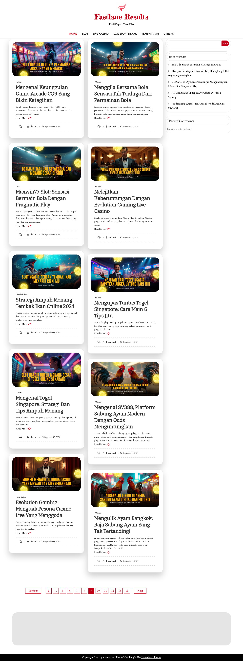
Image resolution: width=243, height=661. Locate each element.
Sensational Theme (151, 657)
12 (112, 590)
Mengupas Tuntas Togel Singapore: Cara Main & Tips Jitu (121, 309)
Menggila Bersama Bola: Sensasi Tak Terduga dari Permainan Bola (123, 93)
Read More (22, 118)
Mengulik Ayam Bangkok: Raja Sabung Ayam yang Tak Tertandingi (123, 524)
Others (168, 33)
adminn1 (34, 126)
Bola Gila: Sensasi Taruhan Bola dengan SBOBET (197, 64)
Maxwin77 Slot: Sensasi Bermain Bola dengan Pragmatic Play (42, 198)
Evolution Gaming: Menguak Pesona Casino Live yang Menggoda (43, 508)
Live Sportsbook (125, 33)
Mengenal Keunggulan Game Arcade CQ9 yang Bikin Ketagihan (43, 93)
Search (225, 43)
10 (98, 590)
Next (140, 590)
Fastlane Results (121, 17)
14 (126, 590)
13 (119, 590)
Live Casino (101, 33)
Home (73, 33)
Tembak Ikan (150, 33)
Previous (33, 590)
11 (105, 590)
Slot (85, 33)
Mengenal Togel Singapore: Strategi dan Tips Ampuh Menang (43, 404)
